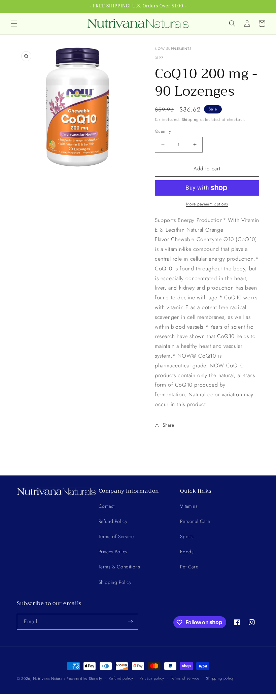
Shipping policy (220, 678)
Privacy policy (152, 678)
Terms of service (185, 678)
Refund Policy (113, 521)
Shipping (190, 120)
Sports (187, 536)
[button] (14, 23)
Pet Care (189, 566)
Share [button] (168, 425)
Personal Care (195, 521)
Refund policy (121, 678)
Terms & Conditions (119, 566)
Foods (187, 551)
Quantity (163, 131)
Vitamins (189, 506)
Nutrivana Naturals (49, 678)
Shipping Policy (115, 582)
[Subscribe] (130, 622)
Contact (107, 506)
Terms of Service (116, 536)
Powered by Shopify (84, 678)
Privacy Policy (113, 551)
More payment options (207, 204)
